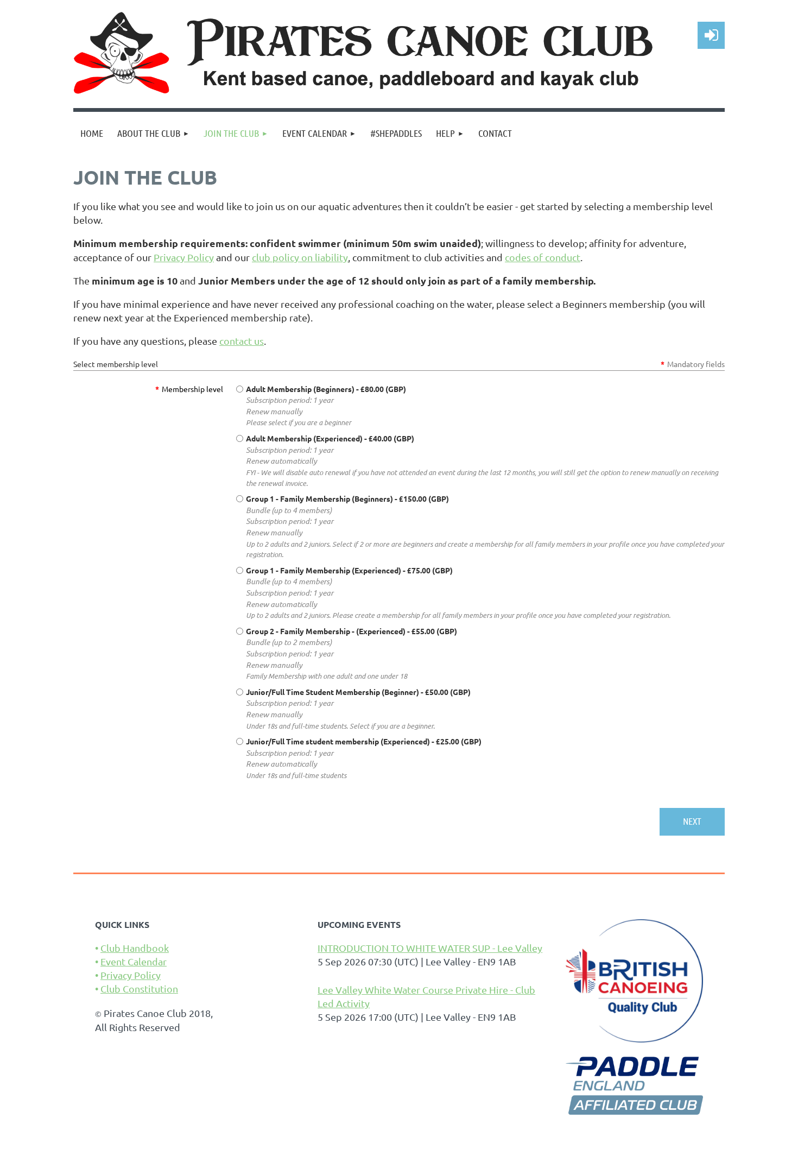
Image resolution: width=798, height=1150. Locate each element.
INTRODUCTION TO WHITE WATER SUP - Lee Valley (430, 947)
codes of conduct (542, 257)
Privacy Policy (184, 257)
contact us (241, 340)
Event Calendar (133, 961)
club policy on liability (300, 257)
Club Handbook (134, 947)
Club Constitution (139, 988)
